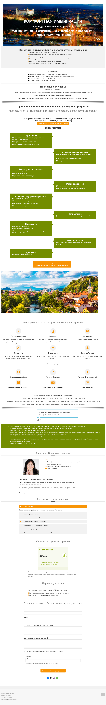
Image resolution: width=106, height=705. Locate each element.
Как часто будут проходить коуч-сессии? (35, 529)
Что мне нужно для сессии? (31, 514)
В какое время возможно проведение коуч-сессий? (38, 532)
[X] (51, 678)
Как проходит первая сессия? (32, 517)
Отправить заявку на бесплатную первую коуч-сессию (53, 123)
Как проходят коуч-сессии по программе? (35, 521)
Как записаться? (28, 506)
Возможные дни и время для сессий (36, 638)
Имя (25, 610)
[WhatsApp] (57, 678)
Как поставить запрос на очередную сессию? (36, 525)
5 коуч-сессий (46, 550)
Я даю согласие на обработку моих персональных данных (45, 651)
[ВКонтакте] (48, 678)
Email (26, 617)
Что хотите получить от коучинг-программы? (39, 625)
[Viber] (54, 678)
